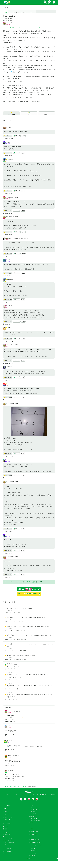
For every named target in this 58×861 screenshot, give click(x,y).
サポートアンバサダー (8, 840)
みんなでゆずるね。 (34, 818)
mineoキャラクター (8, 834)
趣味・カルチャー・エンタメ (9, 814)
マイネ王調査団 (7, 848)
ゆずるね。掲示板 (15, 12)
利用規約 (23, 794)
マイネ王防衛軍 (34, 831)
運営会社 (53, 794)
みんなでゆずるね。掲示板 (35, 820)
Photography (34, 834)
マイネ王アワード (35, 839)
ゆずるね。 (33, 816)
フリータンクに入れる (35, 807)
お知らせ (33, 855)
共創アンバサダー (8, 844)
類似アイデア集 (7, 819)
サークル (6, 826)
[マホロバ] (4, 367)
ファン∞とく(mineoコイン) (37, 845)
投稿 (6, 12)
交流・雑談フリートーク (11, 18)
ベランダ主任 (9, 22)
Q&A (5, 808)
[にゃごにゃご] (4, 306)
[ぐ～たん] (4, 160)
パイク (7, 127)
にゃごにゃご (9, 305)
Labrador (9, 327)
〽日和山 (8, 383)
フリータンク (34, 805)
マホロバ (8, 366)
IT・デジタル (7, 813)
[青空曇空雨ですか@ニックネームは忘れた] (4, 239)
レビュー (33, 822)
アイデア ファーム (8, 817)
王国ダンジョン (34, 829)
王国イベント (33, 850)
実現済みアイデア (8, 821)
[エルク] (4, 142)
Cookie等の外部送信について (43, 794)
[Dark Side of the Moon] (4, 260)
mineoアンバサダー (8, 837)
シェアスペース (34, 813)
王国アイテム (33, 848)
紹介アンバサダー (8, 838)
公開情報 (6, 829)
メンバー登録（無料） (30, 582)
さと (7, 459)
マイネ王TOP (7, 805)
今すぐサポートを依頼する (9, 842)
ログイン (17, 582)
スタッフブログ (7, 823)
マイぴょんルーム (35, 853)
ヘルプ (33, 12)
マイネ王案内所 (7, 851)
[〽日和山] (4, 385)
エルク (7, 142)
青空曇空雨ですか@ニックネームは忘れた (16, 238)
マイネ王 (6, 832)
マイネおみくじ (33, 846)
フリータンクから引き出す (35, 809)
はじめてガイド (6, 794)
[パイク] (4, 128)
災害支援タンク (33, 811)
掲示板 (6, 7)
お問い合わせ (18, 794)
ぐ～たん (9, 159)
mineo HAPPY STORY (36, 842)
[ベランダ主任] (4, 23)
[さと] (4, 460)
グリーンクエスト (8, 853)
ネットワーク (7, 830)
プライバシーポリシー (31, 794)
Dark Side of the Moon (11, 259)
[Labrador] (4, 329)
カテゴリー (25, 12)
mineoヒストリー (35, 837)
